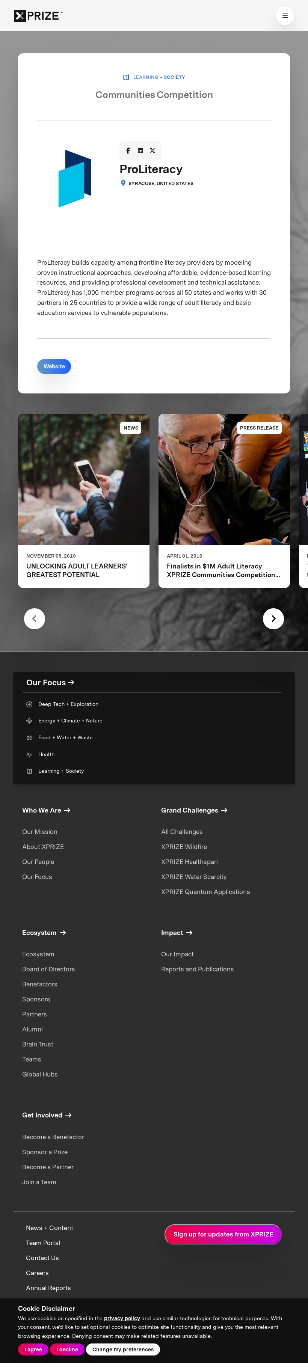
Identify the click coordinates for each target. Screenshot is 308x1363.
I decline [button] (67, 1349)
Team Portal (43, 1243)
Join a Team (39, 1182)
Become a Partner (48, 1167)
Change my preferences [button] (123, 1349)
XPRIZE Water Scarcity (194, 877)
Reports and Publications (197, 969)
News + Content (49, 1228)
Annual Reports (48, 1288)
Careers (37, 1273)
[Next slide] (273, 618)
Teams (31, 1059)
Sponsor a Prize (45, 1152)
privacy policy (122, 1318)
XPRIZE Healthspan (189, 861)
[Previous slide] (34, 618)
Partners (34, 1014)
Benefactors (39, 984)
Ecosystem (38, 954)
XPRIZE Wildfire (184, 846)
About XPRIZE (43, 846)
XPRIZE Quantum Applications (205, 892)
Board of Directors (48, 969)
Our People (38, 861)
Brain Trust (37, 1044)
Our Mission (39, 831)
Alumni (32, 1029)
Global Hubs (40, 1074)
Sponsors (36, 999)
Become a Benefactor (53, 1137)
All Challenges (182, 831)
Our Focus (37, 877)
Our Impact (177, 954)
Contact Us (42, 1258)
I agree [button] (33, 1349)
